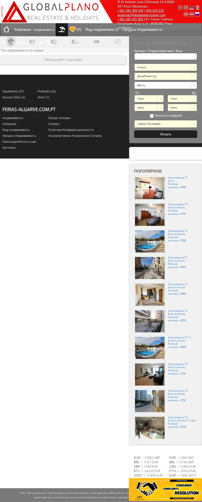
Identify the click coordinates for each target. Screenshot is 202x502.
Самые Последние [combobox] (149, 123)
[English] (185, 7)
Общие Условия (59, 118)
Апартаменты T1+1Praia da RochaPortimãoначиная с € (179, 342)
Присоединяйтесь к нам (22, 42)
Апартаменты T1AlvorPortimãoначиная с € (178, 182)
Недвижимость (44, 30)
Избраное (9, 124)
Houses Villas (13, 97)
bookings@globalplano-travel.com (142, 15)
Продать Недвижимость (142, 29)
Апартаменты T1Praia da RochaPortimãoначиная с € (178, 209)
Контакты (9, 147)
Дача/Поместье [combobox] (147, 76)
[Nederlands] (191, 14)
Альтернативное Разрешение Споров (74, 136)
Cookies (53, 124)
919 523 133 (154, 11)
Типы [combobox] (140, 98)
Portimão (47, 91)
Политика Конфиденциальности (71, 130)
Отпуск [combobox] (141, 67)
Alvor (43, 97)
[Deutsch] (191, 7)
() (79, 29)
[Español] (185, 14)
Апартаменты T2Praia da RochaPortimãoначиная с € (178, 368)
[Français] (197, 7)
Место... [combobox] (142, 85)
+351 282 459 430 (130, 11)
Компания (23, 29)
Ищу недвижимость (101, 29)
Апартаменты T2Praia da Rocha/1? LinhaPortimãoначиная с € (182, 422)
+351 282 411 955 (130, 19)
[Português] (180, 7)
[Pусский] (197, 14)
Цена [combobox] (140, 107)
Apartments (13, 91)
